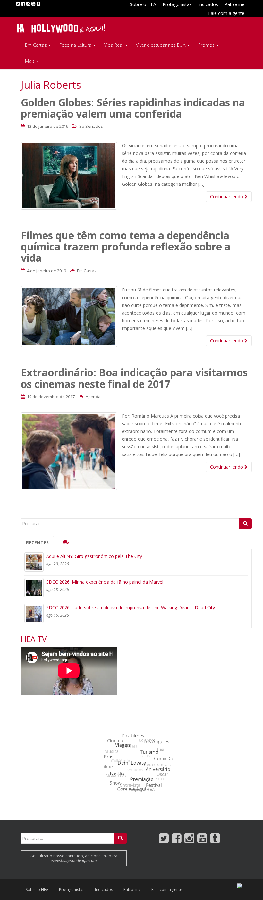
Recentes (37, 542)
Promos (207, 45)
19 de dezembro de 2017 (50, 396)
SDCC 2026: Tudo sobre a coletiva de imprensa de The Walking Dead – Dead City (130, 607)
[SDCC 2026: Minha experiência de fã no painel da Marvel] (34, 587)
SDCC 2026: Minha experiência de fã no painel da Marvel (104, 582)
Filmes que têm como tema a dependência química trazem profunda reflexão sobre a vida (126, 246)
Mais (30, 61)
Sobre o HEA (143, 4)
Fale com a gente (226, 13)
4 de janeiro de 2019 (46, 271)
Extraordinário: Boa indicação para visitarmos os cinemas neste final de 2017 (134, 377)
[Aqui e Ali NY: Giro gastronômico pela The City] (34, 562)
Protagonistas (177, 4)
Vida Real (114, 45)
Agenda (93, 396)
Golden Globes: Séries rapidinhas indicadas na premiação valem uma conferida (133, 107)
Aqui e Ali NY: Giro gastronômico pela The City (94, 556)
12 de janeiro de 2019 (47, 126)
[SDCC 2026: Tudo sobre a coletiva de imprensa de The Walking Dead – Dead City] (34, 613)
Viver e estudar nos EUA (161, 45)
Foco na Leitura (76, 45)
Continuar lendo (227, 196)
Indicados (208, 4)
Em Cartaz (36, 45)
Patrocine (234, 4)
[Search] (245, 523)
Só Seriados (91, 126)
